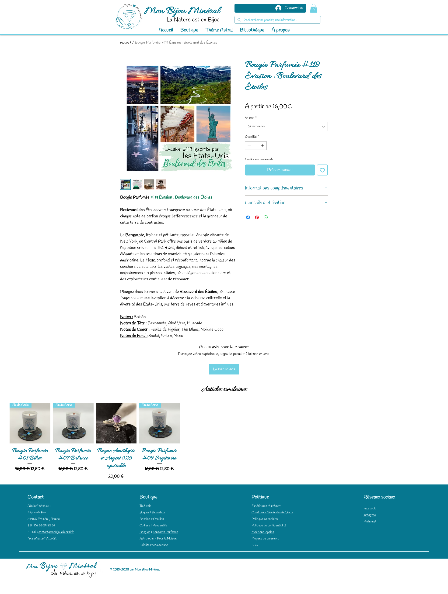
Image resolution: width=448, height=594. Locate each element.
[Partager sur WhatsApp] (266, 217)
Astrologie (147, 538)
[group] (224, 441)
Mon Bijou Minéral (182, 11)
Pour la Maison (167, 538)
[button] (313, 8)
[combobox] (286, 126)
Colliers (145, 525)
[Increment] (263, 145)
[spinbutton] (256, 145)
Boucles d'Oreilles (152, 519)
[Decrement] (249, 145)
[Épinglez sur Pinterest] (257, 217)
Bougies (145, 532)
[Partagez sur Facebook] (248, 217)
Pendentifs (160, 525)
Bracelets (158, 512)
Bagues (144, 512)
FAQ (255, 545)
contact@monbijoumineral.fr (56, 532)
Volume (251, 118)
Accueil (125, 42)
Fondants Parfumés (165, 532)
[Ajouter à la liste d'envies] (322, 170)
